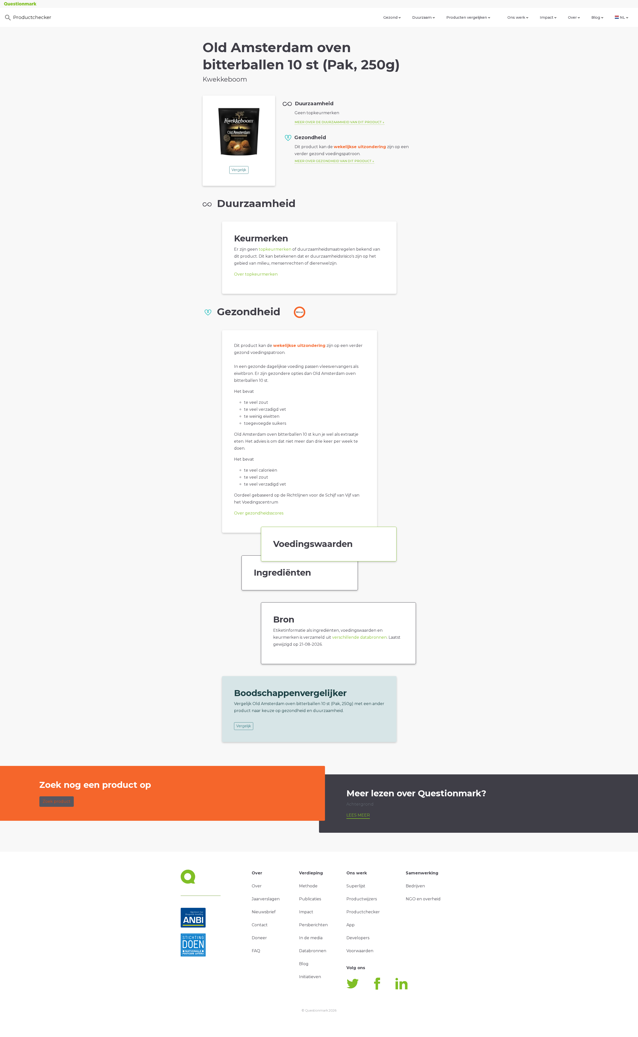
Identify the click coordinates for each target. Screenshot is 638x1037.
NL (622, 17)
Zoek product (57, 801)
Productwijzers (361, 899)
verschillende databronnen (359, 637)
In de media (310, 937)
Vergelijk (239, 170)
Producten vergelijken (466, 17)
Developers (357, 937)
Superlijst (355, 886)
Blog (595, 17)
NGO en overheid (423, 899)
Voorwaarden (359, 950)
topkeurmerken (275, 249)
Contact (260, 925)
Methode (308, 886)
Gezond (390, 17)
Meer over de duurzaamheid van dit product (338, 122)
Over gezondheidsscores (258, 513)
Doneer (259, 937)
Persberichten (313, 925)
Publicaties (310, 899)
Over (572, 17)
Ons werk (516, 17)
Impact (546, 17)
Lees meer (358, 815)
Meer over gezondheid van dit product (333, 161)
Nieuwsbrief (264, 912)
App (350, 925)
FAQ (256, 950)
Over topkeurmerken (256, 274)
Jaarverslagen (266, 899)
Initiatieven (310, 976)
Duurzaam (422, 17)
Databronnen (312, 950)
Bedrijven (415, 886)
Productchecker (32, 17)
